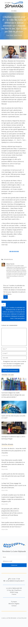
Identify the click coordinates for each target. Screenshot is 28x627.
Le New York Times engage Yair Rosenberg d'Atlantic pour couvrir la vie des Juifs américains (13, 485)
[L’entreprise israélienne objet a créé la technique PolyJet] (14, 433)
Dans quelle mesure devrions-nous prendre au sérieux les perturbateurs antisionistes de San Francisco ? (13, 525)
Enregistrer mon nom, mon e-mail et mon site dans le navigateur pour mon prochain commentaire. (14, 363)
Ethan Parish (18, 35)
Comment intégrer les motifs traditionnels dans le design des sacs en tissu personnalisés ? (13, 395)
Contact (14, 606)
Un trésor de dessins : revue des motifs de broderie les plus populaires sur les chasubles (13, 451)
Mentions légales (14, 603)
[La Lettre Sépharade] (14, 4)
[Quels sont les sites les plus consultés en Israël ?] (14, 412)
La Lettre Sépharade (10, 618)
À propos (14, 601)
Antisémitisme (8, 259)
